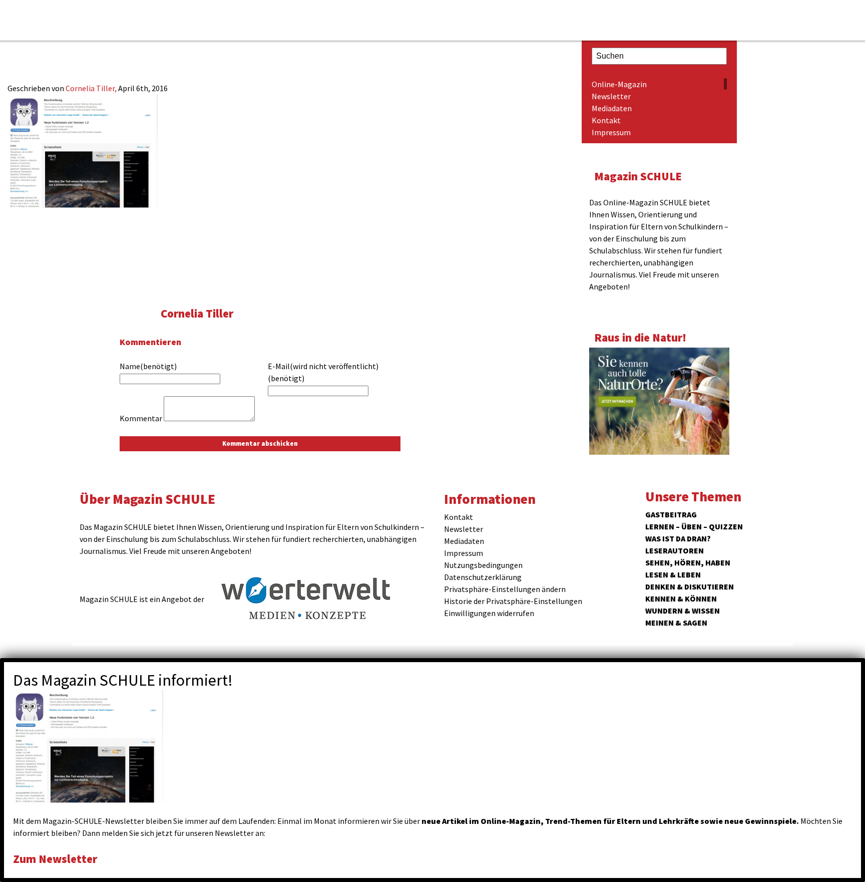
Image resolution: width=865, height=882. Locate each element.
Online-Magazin (619, 84)
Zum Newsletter (55, 858)
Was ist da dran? (678, 538)
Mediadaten (612, 108)
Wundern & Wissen (682, 611)
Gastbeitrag (671, 514)
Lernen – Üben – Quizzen (694, 526)
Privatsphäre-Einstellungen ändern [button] (505, 589)
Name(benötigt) (148, 366)
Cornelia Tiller (197, 313)
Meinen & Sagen (676, 623)
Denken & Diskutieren (689, 586)
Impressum (611, 132)
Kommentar (141, 418)
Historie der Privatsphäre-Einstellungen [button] (513, 601)
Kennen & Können (681, 599)
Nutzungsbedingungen (483, 565)
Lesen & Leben (673, 574)
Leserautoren (674, 550)
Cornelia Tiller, (92, 88)
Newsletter (611, 96)
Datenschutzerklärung (483, 577)
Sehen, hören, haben (687, 562)
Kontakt (606, 120)
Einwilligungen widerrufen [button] (489, 613)
